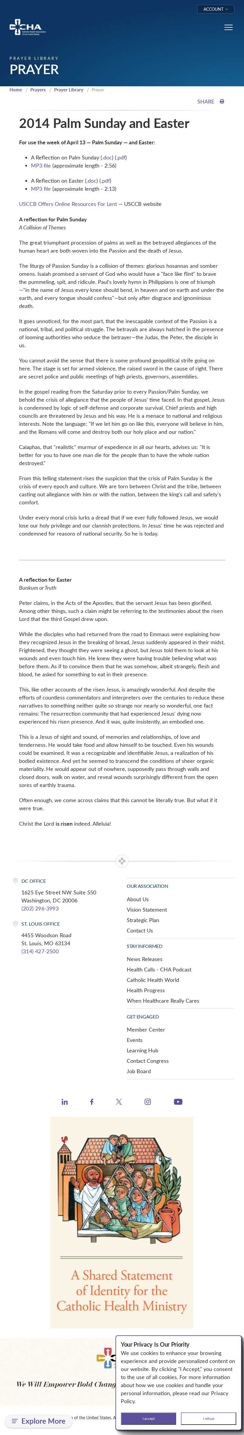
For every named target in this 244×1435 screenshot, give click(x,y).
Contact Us (140, 930)
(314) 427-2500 (40, 951)
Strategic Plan (143, 920)
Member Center (146, 1029)
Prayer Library (68, 90)
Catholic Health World (153, 979)
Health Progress (146, 990)
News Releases (144, 959)
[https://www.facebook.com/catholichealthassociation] (91, 1102)
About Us (138, 899)
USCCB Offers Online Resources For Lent (68, 203)
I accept (149, 1418)
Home (16, 90)
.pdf (120, 157)
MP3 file (41, 165)
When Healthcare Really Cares (163, 1000)
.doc (107, 157)
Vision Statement (147, 909)
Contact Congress (148, 1060)
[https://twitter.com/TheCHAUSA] (119, 1102)
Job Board (139, 1071)
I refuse (208, 1418)
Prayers (38, 90)
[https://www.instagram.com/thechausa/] (147, 1103)
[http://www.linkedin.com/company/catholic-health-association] (65, 1102)
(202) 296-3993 (40, 908)
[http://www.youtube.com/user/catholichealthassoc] (178, 1102)
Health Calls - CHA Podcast (159, 969)
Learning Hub (142, 1050)
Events (135, 1039)
